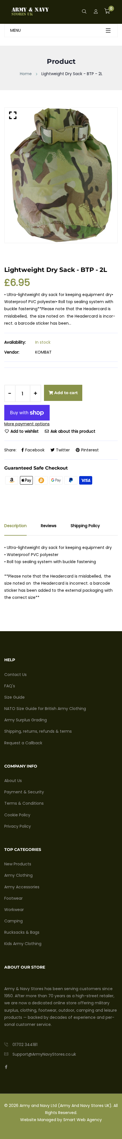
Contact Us (15, 674)
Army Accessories (21, 887)
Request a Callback (23, 743)
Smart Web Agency (82, 1120)
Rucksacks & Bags (21, 932)
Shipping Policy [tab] (85, 526)
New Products (17, 864)
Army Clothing (18, 875)
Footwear (13, 898)
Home (26, 74)
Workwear (14, 909)
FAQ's (9, 686)
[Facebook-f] (6, 1067)
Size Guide (14, 697)
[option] (61, 175)
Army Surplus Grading (25, 720)
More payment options (27, 424)
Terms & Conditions (24, 803)
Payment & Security (24, 792)
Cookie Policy (17, 815)
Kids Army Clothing (22, 943)
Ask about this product (72, 431)
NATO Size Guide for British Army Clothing (45, 708)
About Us (13, 780)
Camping (13, 921)
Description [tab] (15, 526)
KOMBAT (43, 352)
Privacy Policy (17, 826)
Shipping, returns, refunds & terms (38, 731)
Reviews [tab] (48, 526)
